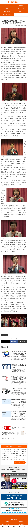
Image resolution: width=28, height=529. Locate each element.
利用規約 (21, 521)
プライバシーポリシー (7, 524)
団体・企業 (5, 335)
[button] (22, 341)
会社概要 (7, 521)
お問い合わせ (21, 524)
